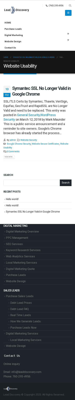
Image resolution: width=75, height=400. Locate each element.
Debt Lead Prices (21, 302)
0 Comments (13, 151)
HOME (8, 22)
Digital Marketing (14, 35)
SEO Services (14, 244)
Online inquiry (11, 364)
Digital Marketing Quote (20, 269)
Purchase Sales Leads (19, 296)
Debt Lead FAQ (19, 309)
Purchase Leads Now (23, 327)
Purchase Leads (13, 29)
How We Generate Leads (25, 321)
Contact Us (10, 47)
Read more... (9, 157)
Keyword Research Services (23, 250)
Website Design (13, 41)
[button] (70, 5)
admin (13, 140)
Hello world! (12, 199)
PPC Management (17, 237)
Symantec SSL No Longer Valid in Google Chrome (33, 211)
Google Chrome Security (19, 143)
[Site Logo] (16, 10)
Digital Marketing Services (22, 333)
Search (8, 175)
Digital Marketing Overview (22, 231)
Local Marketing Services (21, 262)
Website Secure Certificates (45, 143)
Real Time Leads (20, 315)
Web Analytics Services (20, 256)
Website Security (28, 140)
